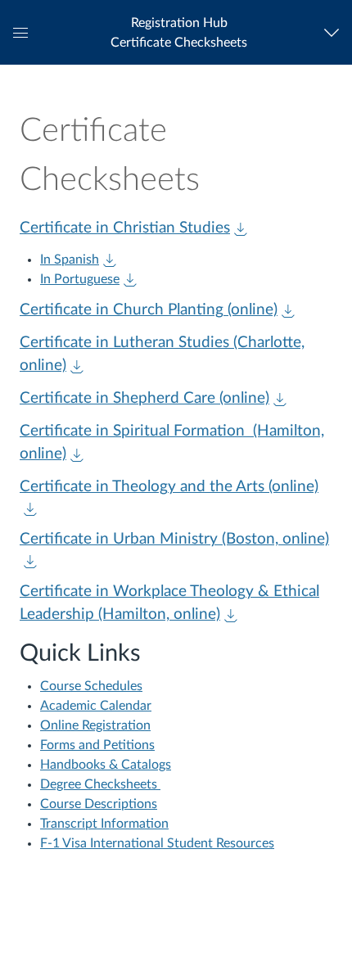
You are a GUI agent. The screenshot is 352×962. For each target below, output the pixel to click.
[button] (178, 32)
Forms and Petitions (97, 745)
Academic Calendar (95, 705)
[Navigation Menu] (335, 32)
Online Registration (95, 725)
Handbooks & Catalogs (105, 764)
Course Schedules (91, 686)
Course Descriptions (98, 804)
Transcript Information (104, 823)
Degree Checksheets (100, 784)
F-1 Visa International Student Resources (157, 843)
